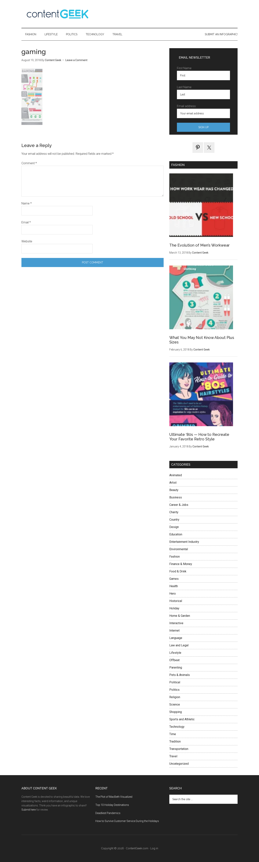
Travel (173, 756)
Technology (176, 726)
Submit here (28, 809)
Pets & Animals (179, 675)
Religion (174, 697)
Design (174, 527)
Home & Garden (179, 616)
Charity (173, 512)
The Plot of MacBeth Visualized (113, 796)
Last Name (184, 87)
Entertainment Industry (184, 542)
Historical (175, 601)
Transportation (178, 749)
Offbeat (174, 660)
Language (175, 638)
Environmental (178, 549)
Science (174, 704)
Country (174, 519)
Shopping (175, 712)
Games (174, 579)
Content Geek (57, 14)
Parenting (175, 667)
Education (175, 534)
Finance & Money (180, 564)
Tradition (175, 741)
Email (26, 222)
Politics (174, 689)
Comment (29, 163)
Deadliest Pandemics (107, 813)
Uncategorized (179, 763)
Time (172, 734)
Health (173, 586)
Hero (172, 593)
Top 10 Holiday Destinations (112, 804)
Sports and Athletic (182, 719)
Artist (173, 482)
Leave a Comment (76, 60)
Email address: (186, 106)
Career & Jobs (178, 505)
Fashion (174, 556)
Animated (175, 475)
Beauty (173, 490)
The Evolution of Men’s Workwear (199, 245)
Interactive (176, 623)
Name (26, 203)
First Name (184, 68)
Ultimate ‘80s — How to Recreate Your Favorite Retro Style (199, 436)
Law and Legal (178, 645)
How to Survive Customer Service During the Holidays (127, 821)
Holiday (174, 608)
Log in (154, 848)
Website (26, 241)
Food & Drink (177, 571)
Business (175, 497)
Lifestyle (175, 653)
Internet (174, 630)
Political (174, 682)
